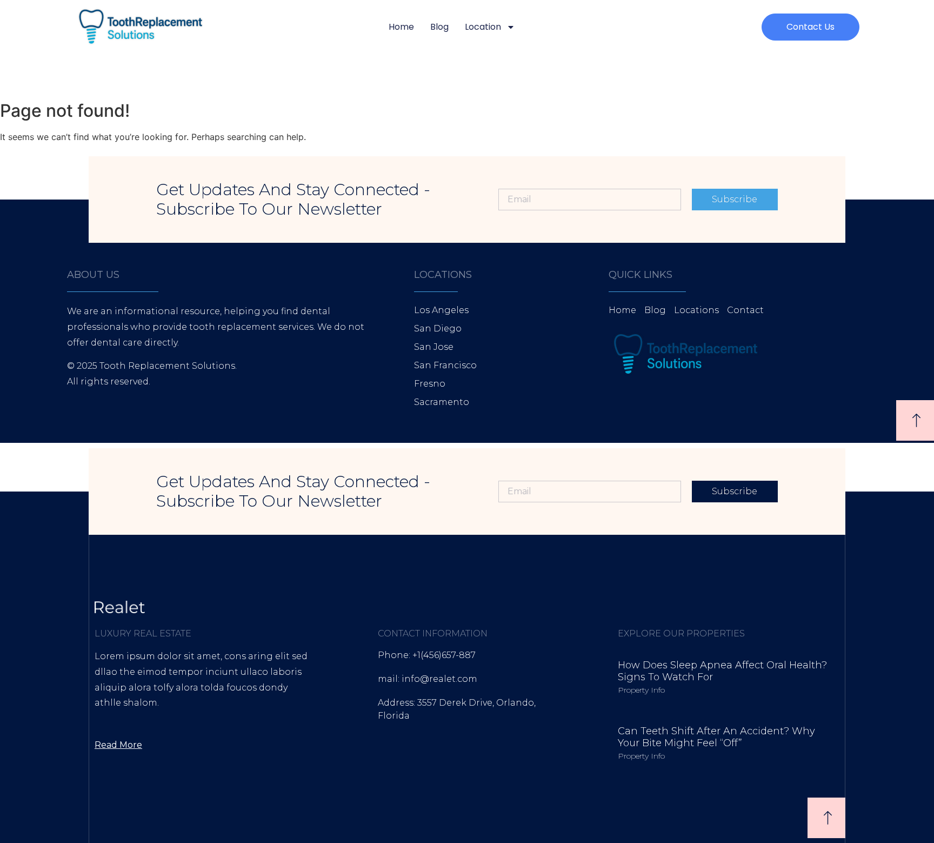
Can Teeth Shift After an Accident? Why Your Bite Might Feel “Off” (716, 737)
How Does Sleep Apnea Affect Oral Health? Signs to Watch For (722, 671)
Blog (439, 27)
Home (401, 27)
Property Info (641, 690)
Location (483, 27)
